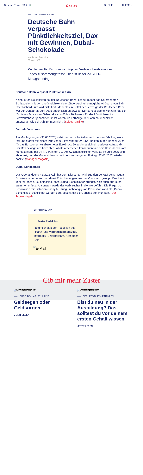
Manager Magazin (37, 159)
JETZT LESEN (21, 315)
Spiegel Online (74, 121)
